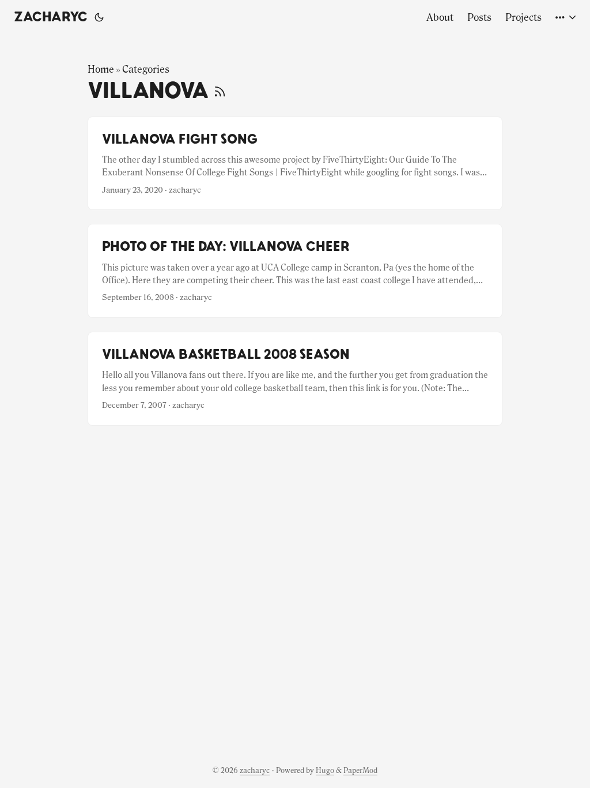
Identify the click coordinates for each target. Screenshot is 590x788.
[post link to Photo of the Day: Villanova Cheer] (295, 270)
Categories (145, 69)
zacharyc (51, 17)
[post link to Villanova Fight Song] (295, 163)
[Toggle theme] (99, 17)
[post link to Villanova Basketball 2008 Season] (295, 378)
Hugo (325, 770)
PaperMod (360, 770)
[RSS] (219, 91)
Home (101, 69)
